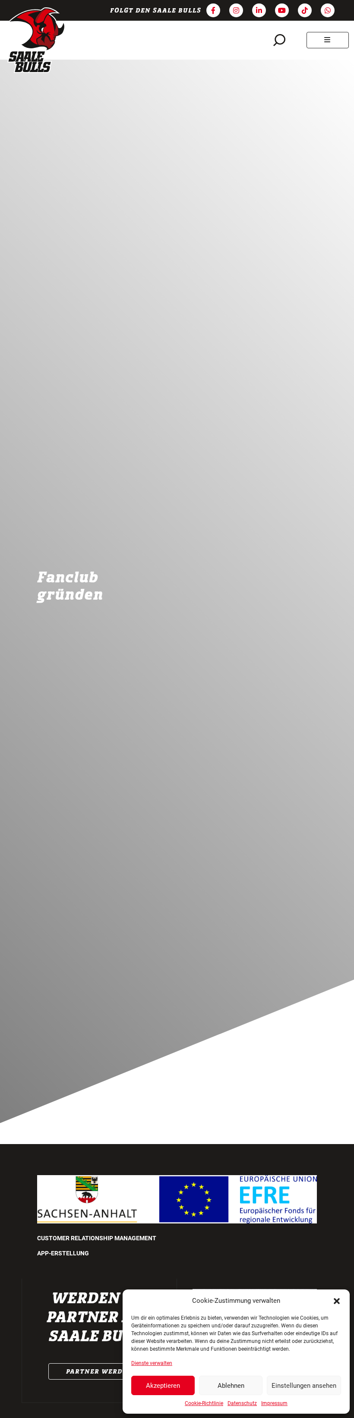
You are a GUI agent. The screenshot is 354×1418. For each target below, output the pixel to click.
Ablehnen (231, 1386)
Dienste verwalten (151, 1363)
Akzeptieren (163, 1386)
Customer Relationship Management (96, 1238)
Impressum (274, 1403)
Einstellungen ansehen (304, 1386)
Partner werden (99, 1371)
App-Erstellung (63, 1253)
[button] (336, 1300)
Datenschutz (242, 1403)
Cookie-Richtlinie (204, 1403)
